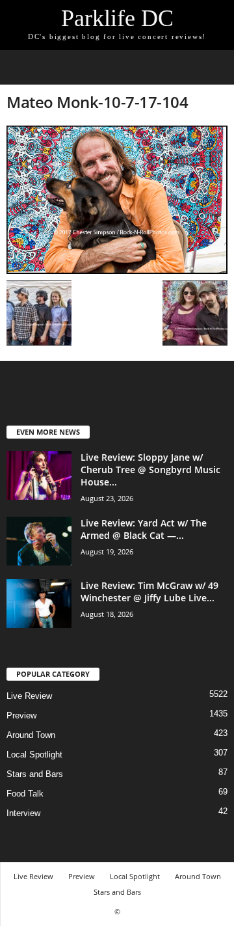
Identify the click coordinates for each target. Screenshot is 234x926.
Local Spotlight (34, 754)
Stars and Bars (34, 774)
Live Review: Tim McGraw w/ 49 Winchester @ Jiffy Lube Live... (149, 591)
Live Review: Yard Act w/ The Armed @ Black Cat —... (144, 529)
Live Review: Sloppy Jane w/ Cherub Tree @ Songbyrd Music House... (150, 469)
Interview (23, 813)
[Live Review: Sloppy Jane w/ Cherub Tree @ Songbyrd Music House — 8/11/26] (39, 475)
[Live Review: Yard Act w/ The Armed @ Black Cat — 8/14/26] (39, 541)
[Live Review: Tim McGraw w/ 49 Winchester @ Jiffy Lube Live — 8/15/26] (39, 603)
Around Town (30, 735)
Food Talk (25, 793)
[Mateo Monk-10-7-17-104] (117, 200)
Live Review (29, 696)
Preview (21, 715)
